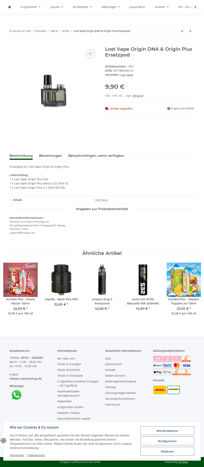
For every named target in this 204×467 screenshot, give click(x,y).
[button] (193, 7)
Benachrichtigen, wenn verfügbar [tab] (96, 156)
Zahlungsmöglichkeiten (120, 393)
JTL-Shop (183, 462)
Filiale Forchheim (68, 370)
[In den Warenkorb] (13, 44)
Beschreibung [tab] (21, 156)
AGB (108, 358)
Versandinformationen (120, 399)
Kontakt (110, 370)
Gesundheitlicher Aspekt (73, 418)
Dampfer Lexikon (68, 413)
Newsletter (64, 401)
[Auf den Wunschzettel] (90, 54)
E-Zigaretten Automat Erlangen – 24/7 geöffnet (78, 383)
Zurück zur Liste (21, 31)
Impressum (17, 455)
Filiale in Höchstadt (70, 375)
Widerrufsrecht (115, 375)
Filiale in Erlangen (69, 364)
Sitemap (110, 387)
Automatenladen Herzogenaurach (68, 393)
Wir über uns (66, 358)
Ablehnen (167, 451)
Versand (137, 95)
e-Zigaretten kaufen (70, 407)
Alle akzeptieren (167, 430)
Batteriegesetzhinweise (120, 381)
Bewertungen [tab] (50, 156)
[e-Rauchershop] (9, 7)
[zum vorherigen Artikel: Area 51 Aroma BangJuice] (182, 31)
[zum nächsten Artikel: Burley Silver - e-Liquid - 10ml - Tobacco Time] (190, 31)
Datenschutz (36, 455)
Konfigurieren (167, 441)
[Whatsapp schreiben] (17, 395)
